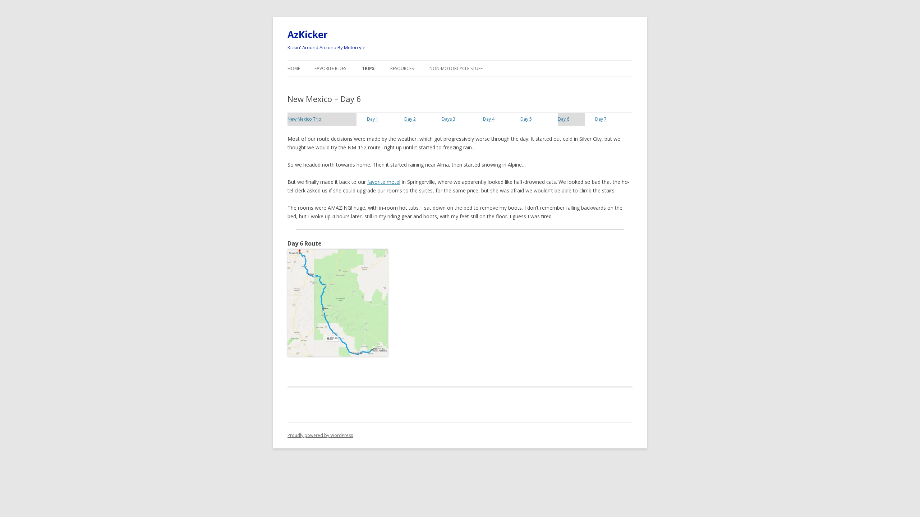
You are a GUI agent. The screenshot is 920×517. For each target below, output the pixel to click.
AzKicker (308, 34)
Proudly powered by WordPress (320, 435)
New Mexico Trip (304, 119)
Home (294, 68)
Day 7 (601, 119)
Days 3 (448, 119)
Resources (402, 68)
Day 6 (563, 119)
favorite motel (383, 181)
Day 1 (372, 119)
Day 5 (526, 119)
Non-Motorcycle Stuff (456, 68)
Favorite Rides (330, 68)
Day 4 (488, 119)
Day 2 (410, 119)
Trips (368, 68)
